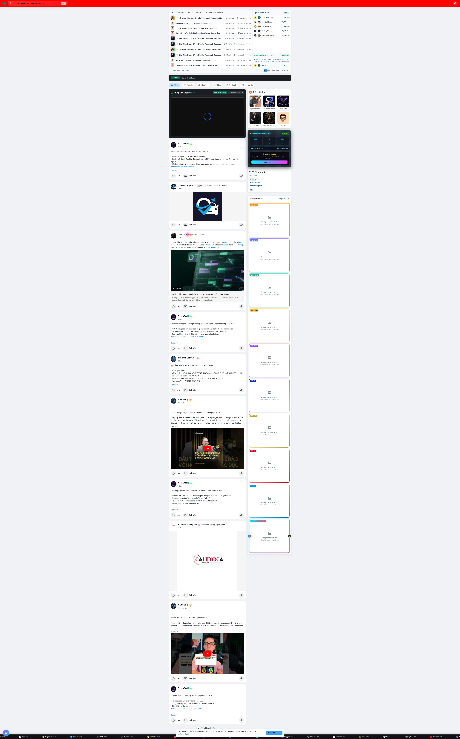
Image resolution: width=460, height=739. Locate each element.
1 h (179, 608)
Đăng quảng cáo (284, 199)
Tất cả (175, 85)
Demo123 (265, 65)
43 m (180, 486)
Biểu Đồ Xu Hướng (220, 93)
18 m (180, 238)
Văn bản (189, 85)
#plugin (209, 245)
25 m (180, 319)
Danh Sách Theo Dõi (236, 93)
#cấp (195, 247)
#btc (251, 189)
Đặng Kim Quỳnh (268, 35)
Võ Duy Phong (267, 31)
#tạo (241, 242)
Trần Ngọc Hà (266, 26)
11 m (180, 188)
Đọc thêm (174, 171)
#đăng (225, 242)
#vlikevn (253, 179)
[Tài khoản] (455, 3)
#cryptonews (189, 167)
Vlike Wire (182, 144)
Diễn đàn (186, 70)
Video (218, 85)
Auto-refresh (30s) (273, 70)
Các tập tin (248, 85)
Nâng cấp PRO (269, 162)
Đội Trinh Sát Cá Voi (187, 358)
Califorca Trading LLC (187, 525)
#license (196, 245)
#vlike (179, 245)
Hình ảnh (204, 85)
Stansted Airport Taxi (187, 185)
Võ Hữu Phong (267, 22)
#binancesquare (177, 167)
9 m (179, 147)
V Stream (182, 400)
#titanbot (253, 176)
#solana (187, 708)
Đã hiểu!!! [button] (271, 733)
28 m (180, 403)
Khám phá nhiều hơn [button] (186, 734)
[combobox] (38, 3)
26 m (180, 361)
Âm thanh (232, 85)
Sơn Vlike (182, 234)
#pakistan (199, 336)
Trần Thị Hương (267, 17)
